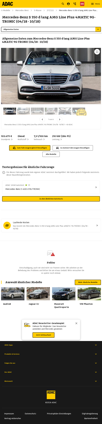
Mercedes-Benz (22, 10)
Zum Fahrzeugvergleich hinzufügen (32, 148)
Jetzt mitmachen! (43, 335)
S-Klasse (37, 10)
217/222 (50, 10)
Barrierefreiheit (91, 418)
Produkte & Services (12, 354)
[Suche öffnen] (63, 4)
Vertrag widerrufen (12, 418)
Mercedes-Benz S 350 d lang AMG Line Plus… (78, 10)
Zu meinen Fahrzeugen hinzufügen (75, 148)
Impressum (9, 413)
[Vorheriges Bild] (42, 119)
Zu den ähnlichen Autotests (51, 199)
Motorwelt (9, 381)
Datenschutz (30, 413)
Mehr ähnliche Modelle (87, 282)
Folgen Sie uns (10, 363)
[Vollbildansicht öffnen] (97, 52)
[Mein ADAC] (68, 3)
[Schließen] (76, 323)
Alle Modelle (51, 154)
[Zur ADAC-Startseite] (7, 4)
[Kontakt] (74, 3)
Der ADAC (8, 372)
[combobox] (48, 4)
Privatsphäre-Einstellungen (59, 413)
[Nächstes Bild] (59, 119)
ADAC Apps (9, 345)
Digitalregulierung (90, 413)
